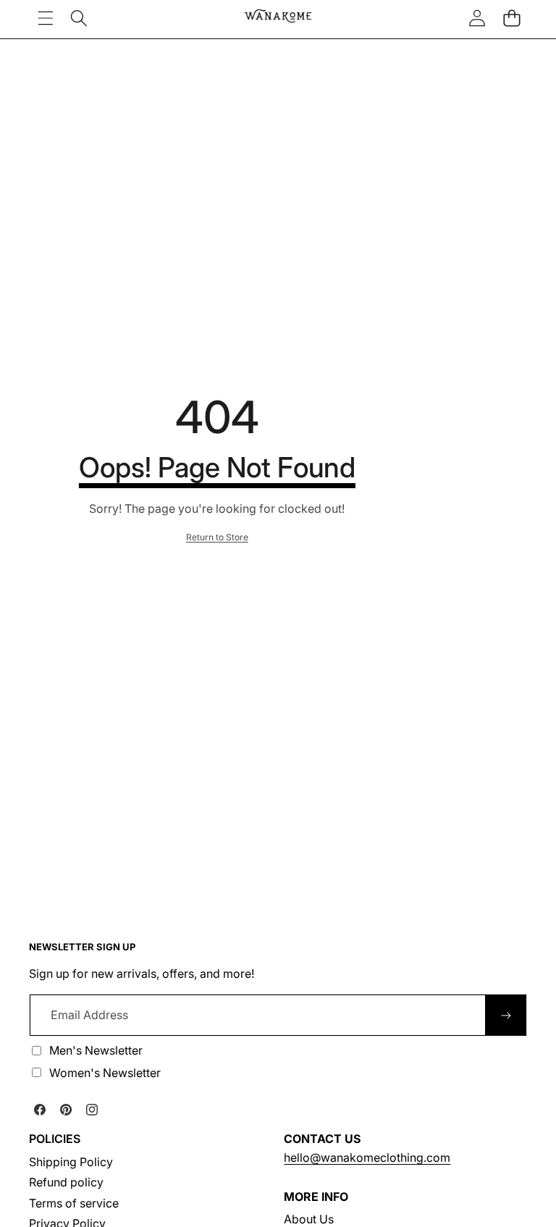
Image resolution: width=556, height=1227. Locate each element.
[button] (511, 17)
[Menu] (45, 17)
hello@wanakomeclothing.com (367, 1157)
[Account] (477, 18)
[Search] (79, 18)
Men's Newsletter (96, 1050)
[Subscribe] (506, 1014)
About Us (309, 1219)
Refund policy (66, 1182)
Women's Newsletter (105, 1072)
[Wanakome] (278, 18)
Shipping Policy (71, 1162)
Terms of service (74, 1203)
